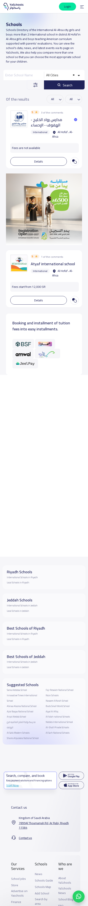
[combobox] (63, 75)
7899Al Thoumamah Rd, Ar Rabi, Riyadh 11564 (44, 825)
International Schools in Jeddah (22, 605)
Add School (42, 893)
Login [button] (67, 6)
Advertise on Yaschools (19, 893)
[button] (82, 6)
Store (14, 885)
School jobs (18, 879)
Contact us (25, 838)
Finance (16, 902)
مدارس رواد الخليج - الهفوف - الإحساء (46, 122)
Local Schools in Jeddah (18, 611)
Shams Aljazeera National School (23, 738)
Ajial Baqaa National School (20, 711)
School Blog (65, 899)
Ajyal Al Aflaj (52, 711)
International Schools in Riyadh (22, 577)
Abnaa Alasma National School (22, 706)
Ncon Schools (52, 695)
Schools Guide (44, 880)
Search (67, 85)
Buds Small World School (58, 706)
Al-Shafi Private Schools (57, 727)
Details (38, 161)
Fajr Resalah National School (59, 690)
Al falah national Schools (58, 716)
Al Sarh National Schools (57, 733)
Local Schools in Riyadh (18, 582)
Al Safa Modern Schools (18, 733)
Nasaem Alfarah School (57, 701)
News (38, 874)
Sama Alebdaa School (17, 690)
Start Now (12, 785)
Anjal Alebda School (16, 716)
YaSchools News (64, 890)
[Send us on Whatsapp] (79, 897)
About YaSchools (64, 880)
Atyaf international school (53, 264)
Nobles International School (59, 722)
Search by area (41, 901)
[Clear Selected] (73, 75)
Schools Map (43, 887)
